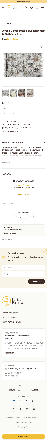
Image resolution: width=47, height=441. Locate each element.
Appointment (9, 353)
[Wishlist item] (41, 46)
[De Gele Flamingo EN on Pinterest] (20, 409)
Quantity (5, 108)
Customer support (9, 317)
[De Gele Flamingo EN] (12, 7)
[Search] (26, 7)
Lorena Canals (12, 39)
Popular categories (10, 312)
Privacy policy (23, 427)
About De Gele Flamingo (12, 322)
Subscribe (35, 281)
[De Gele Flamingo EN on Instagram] (27, 409)
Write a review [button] (23, 194)
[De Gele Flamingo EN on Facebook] (13, 409)
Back (9, 23)
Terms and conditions (23, 422)
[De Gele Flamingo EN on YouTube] (34, 409)
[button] (2, 7)
